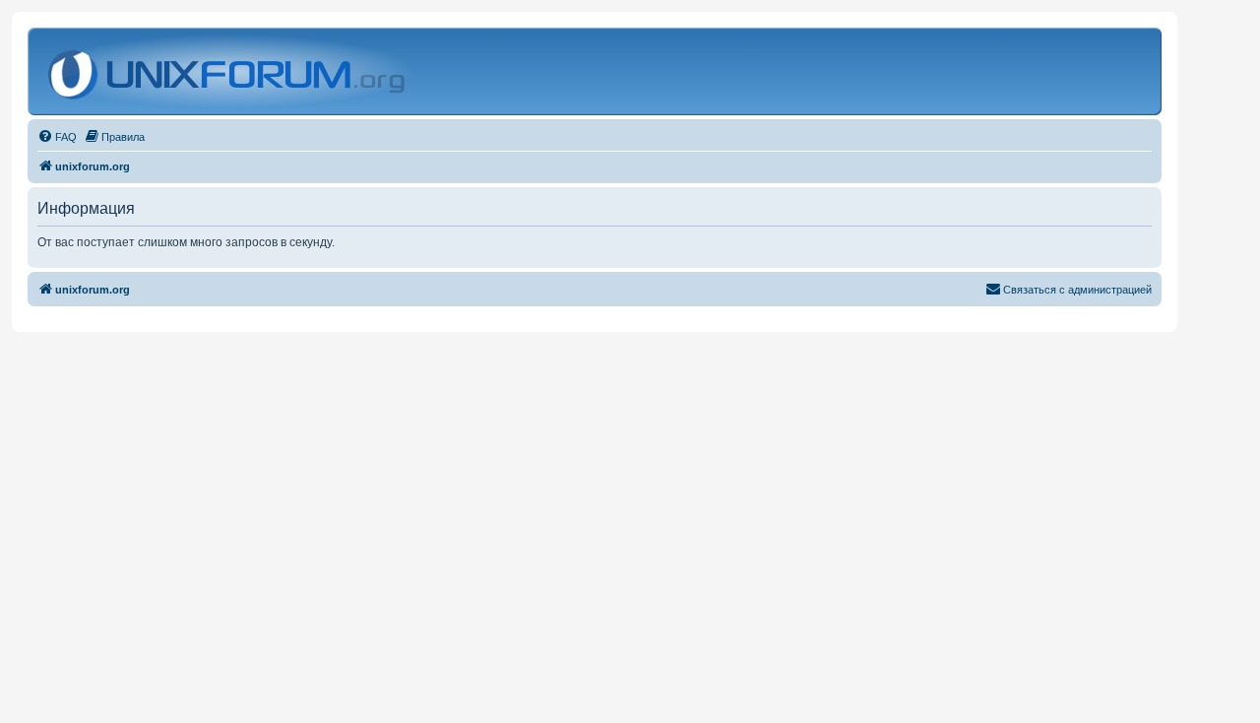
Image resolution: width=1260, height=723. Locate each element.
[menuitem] (57, 137)
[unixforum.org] (228, 71)
